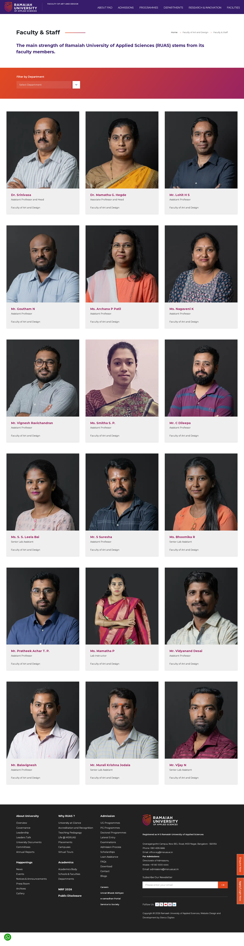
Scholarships (107, 852)
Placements (65, 842)
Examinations (108, 842)
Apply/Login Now (240, 891)
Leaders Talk (23, 837)
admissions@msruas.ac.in (164, 869)
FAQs (103, 861)
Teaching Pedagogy (70, 832)
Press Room (23, 883)
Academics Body (67, 869)
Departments (66, 878)
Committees (23, 847)
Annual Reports (25, 852)
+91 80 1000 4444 (159, 865)
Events (20, 874)
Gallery (20, 893)
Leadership (22, 832)
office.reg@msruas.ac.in (161, 852)
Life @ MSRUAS (67, 837)
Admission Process (110, 847)
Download (106, 866)
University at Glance (69, 822)
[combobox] (48, 85)
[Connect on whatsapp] (7, 937)
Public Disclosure (70, 895)
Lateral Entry (107, 837)
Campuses (64, 847)
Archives (21, 888)
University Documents (28, 842)
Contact (105, 871)
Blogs (103, 876)
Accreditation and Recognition (75, 827)
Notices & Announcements (31, 878)
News (19, 869)
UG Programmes (110, 822)
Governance (23, 827)
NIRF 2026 (65, 889)
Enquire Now (240, 864)
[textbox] (44, 85)
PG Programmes (110, 827)
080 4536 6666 (157, 848)
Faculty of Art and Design (62, 4)
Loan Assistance (109, 856)
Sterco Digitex (167, 917)
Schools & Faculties (69, 874)
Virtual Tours (65, 852)
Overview (21, 822)
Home (174, 32)
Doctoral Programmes (113, 832)
